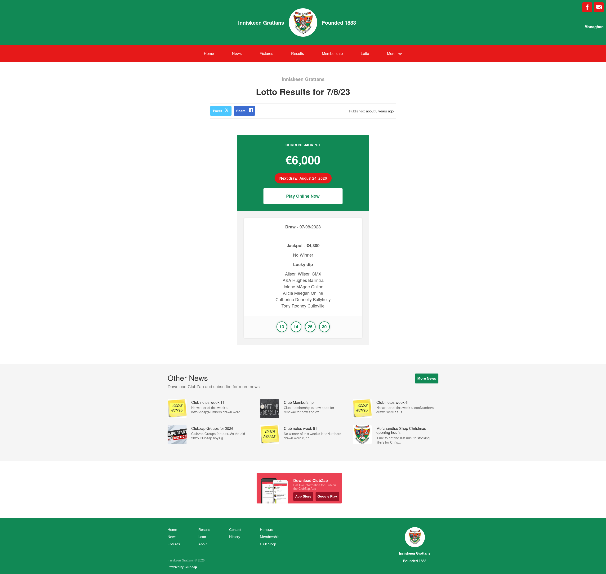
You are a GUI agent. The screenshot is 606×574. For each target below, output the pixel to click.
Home (209, 54)
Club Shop (268, 544)
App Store (303, 496)
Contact (235, 530)
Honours (266, 530)
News (237, 54)
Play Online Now (303, 196)
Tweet (217, 110)
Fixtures (266, 54)
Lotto (365, 54)
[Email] (599, 7)
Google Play (327, 496)
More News (426, 378)
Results (297, 54)
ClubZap (191, 567)
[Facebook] (587, 7)
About (202, 544)
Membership (332, 54)
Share (240, 110)
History (234, 537)
